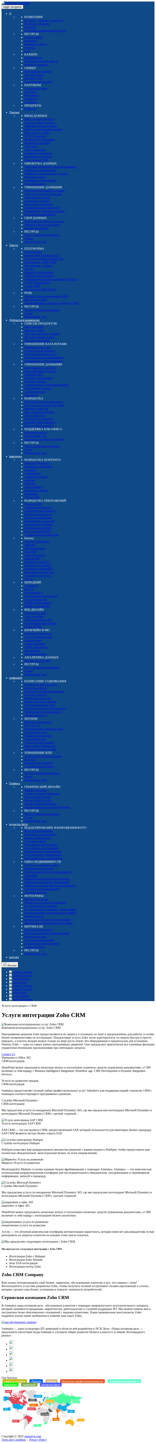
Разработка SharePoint (38, 466)
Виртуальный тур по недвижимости (48, 872)
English (26, 975)
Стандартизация (34, 391)
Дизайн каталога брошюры (42, 793)
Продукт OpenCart (36, 408)
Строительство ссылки (39, 742)
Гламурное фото (34, 947)
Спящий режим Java (37, 575)
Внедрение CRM (35, 299)
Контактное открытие (38, 204)
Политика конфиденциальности (45, 30)
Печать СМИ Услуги (37, 800)
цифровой (15, 677)
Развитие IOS (33, 504)
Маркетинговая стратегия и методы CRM (51, 303)
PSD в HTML (33, 626)
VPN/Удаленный (35, 136)
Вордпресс (31, 493)
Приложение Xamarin (38, 524)
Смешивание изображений (41, 889)
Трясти (13, 245)
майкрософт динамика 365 (41, 255)
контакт (14, 957)
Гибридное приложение (39, 510)
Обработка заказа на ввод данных (46, 173)
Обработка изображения (40, 170)
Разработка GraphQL (37, 565)
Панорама (30, 875)
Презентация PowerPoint (40, 803)
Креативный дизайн (37, 797)
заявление (15, 456)
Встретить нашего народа (41, 61)
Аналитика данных (36, 200)
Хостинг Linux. (34, 74)
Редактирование (34, 183)
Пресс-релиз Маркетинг (40, 746)
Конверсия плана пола (38, 868)
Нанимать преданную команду (44, 439)
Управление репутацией (40, 749)
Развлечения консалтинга (40, 596)
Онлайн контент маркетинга (42, 711)
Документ (30, 146)
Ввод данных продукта (39, 119)
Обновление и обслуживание (43, 361)
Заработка (30, 98)
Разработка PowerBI (37, 660)
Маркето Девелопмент (39, 272)
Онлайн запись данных (39, 122)
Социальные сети (35, 732)
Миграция (31, 395)
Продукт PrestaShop (37, 340)
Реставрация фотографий (40, 844)
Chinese (27, 985)
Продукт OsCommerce (38, 419)
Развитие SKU (33, 374)
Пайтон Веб (32, 558)
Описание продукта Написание (44, 708)
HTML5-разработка (37, 606)
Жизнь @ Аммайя (36, 64)
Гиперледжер (32, 640)
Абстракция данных (37, 197)
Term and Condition (14, 1439)
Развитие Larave (34, 555)
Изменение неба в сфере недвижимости (50, 885)
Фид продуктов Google (39, 337)
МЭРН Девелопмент (37, 602)
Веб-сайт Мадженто (37, 463)
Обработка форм (35, 177)
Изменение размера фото (40, 834)
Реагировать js (33, 592)
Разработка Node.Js (36, 562)
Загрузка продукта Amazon (41, 333)
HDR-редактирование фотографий (46, 882)
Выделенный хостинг (38, 81)
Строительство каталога (40, 350)
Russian (12, 965)
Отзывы (29, 47)
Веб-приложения (35, 654)
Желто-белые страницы (39, 139)
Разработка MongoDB (38, 568)
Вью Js (28, 589)
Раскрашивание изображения (43, 858)
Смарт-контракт (34, 643)
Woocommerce (33, 487)
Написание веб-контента (40, 684)
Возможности (33, 57)
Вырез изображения (37, 837)
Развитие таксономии (38, 378)
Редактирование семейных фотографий (50, 909)
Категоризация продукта (40, 354)
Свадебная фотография (39, 940)
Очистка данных (35, 381)
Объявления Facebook (38, 763)
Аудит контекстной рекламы (42, 756)
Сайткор (29, 470)
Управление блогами (38, 735)
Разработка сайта (35, 613)
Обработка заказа (35, 432)
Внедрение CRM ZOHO (40, 289)
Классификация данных (40, 371)
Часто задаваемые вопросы (41, 235)
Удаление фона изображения (42, 855)
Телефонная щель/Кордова (41, 534)
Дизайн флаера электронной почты (47, 807)
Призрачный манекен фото (41, 943)
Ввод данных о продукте (40, 367)
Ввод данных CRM (36, 132)
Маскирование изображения (42, 851)
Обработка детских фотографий (45, 902)
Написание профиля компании (44, 691)
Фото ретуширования (38, 831)
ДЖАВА (30, 545)
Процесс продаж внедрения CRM (46, 296)
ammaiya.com (32, 1436)
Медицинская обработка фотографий (48, 923)
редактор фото (18, 824)
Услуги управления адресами (43, 194)
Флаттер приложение (38, 517)
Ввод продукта (34, 327)
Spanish (27, 989)
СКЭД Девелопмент (37, 282)
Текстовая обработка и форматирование (50, 166)
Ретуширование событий (40, 906)
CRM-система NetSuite (39, 275)
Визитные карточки (37, 143)
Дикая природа (34, 916)
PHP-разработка (34, 548)
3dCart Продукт (34, 415)
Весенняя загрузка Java (39, 572)
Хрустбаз (30, 91)
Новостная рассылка (37, 698)
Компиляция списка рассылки (44, 221)
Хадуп (28, 579)
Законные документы (38, 153)
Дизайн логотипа (35, 790)
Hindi (23, 992)
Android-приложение (38, 507)
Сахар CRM (32, 286)
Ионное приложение (37, 514)
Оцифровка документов (40, 180)
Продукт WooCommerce (39, 422)
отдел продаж (33, 252)
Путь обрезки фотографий (41, 848)
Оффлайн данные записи (40, 126)
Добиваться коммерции (24, 320)
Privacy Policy (38, 1439)
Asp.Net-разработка (36, 541)
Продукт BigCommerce (39, 425)
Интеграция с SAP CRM (40, 262)
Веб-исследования (36, 228)
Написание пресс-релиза (40, 701)
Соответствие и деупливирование (46, 384)
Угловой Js (31, 585)
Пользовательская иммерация (43, 401)
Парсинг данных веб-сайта (41, 224)
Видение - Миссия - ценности (43, 20)
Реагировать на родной (39, 521)
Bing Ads (30, 759)
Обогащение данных (37, 388)
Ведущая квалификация (39, 214)
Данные (14, 112)
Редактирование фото (38, 929)
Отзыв (28, 238)
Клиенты (30, 27)
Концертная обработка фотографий (47, 919)
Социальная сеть (35, 739)
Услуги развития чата (38, 637)
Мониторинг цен (35, 241)
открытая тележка (36, 476)
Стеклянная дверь (36, 88)
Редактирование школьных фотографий (50, 912)
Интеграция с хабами (38, 265)
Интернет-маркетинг (38, 722)
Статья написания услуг (40, 705)
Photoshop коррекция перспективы (46, 878)
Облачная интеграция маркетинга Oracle (50, 279)
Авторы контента (35, 715)
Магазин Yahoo (34, 330)
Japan (23, 982)
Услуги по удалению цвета (41, 865)
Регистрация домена (37, 71)
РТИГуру (30, 109)
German (27, 972)
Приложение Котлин (38, 528)
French (25, 978)
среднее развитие (35, 599)
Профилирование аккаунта (41, 207)
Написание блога (35, 688)
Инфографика (33, 37)
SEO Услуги (32, 725)
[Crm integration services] (19, 1322)
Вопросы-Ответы (35, 44)
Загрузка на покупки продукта (44, 405)
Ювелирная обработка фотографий (47, 933)
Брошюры (30, 40)
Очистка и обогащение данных (44, 190)
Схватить (30, 102)
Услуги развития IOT (38, 531)
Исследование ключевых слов (43, 728)
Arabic (24, 996)
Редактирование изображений (44, 357)
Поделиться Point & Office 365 (43, 258)
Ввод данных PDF (36, 160)
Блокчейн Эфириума (37, 633)
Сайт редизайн (34, 616)
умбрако (29, 480)
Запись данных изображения (43, 129)
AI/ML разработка (36, 647)
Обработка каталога (37, 347)
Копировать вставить (38, 156)
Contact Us (8, 1054)
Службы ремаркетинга (39, 766)
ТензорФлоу (32, 650)
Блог (27, 51)
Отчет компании (35, 149)
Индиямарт (31, 95)
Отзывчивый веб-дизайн (40, 623)
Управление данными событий (44, 211)
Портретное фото (35, 936)
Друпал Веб (32, 497)
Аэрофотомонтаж (35, 892)
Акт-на (28, 269)
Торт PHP (30, 551)
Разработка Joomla (36, 490)
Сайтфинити (32, 473)
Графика (14, 783)
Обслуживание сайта (38, 619)
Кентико (29, 483)
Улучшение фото (35, 841)
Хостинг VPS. (33, 78)
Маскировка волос (36, 899)
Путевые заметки (35, 694)
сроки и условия (14, 1381)
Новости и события (37, 23)
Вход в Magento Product (39, 412)
